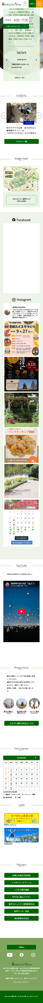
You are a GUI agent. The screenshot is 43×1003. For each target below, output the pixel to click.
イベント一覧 (21, 141)
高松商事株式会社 (21, 918)
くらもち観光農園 (21, 889)
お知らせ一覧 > (20, 77)
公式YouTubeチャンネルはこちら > (19, 574)
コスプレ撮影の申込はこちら (21, 723)
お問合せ (32, 4)
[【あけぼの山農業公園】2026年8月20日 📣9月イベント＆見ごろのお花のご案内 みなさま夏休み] (21, 517)
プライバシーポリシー (21, 982)
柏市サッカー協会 (21, 911)
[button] (7, 60)
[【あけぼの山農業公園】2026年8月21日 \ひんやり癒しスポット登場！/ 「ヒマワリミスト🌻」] (21, 481)
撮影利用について (12, 978)
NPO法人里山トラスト (21, 896)
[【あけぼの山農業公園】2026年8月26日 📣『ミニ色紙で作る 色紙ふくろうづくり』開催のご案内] (21, 338)
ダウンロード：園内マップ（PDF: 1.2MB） (22, 200)
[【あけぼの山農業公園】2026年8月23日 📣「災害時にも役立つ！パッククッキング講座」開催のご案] (21, 445)
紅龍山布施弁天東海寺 (21, 875)
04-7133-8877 (23, 973)
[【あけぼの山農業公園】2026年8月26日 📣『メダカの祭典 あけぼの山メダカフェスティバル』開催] (21, 374)
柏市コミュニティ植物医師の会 (21, 904)
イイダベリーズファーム (22, 882)
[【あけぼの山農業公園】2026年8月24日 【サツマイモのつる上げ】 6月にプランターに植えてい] (21, 410)
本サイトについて (30, 978)
